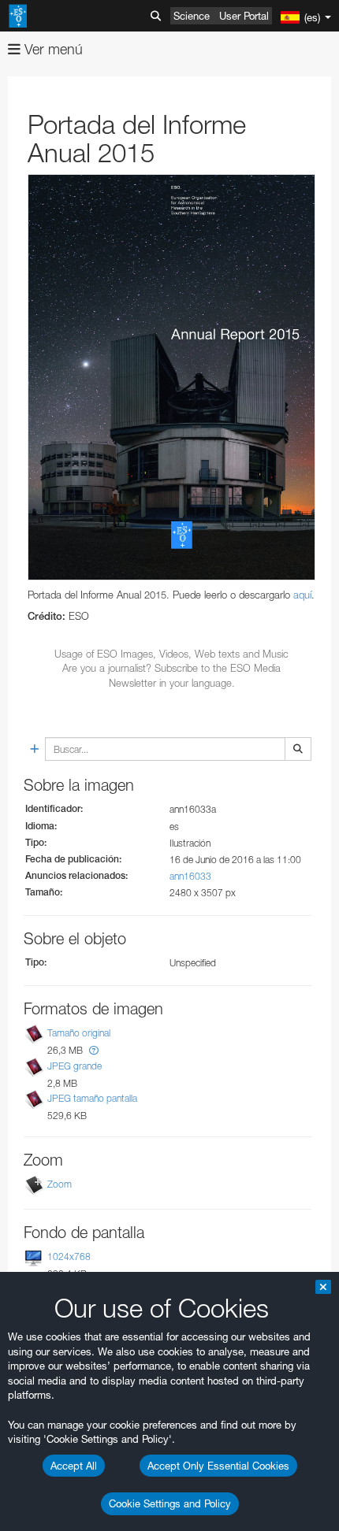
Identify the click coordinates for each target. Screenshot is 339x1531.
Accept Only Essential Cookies (218, 1465)
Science (191, 15)
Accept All (73, 1465)
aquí (302, 594)
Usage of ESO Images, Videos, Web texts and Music (171, 653)
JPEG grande (74, 1066)
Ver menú (51, 49)
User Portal (244, 15)
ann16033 (190, 876)
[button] (94, 1050)
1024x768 (69, 1256)
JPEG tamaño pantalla (92, 1098)
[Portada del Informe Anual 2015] (171, 377)
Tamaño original (78, 1033)
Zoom (59, 1184)
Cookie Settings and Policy (170, 1503)
